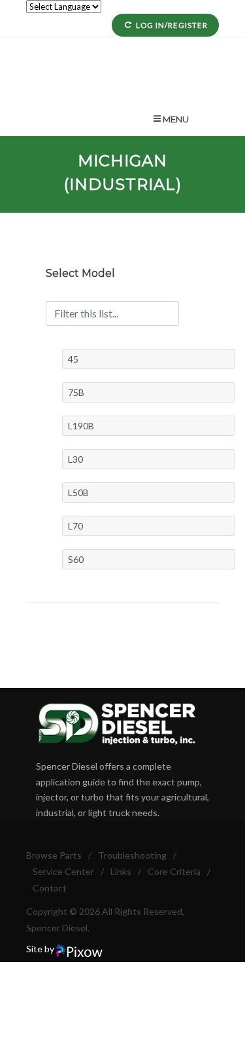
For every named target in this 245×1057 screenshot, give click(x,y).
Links (120, 871)
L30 (75, 459)
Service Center (63, 871)
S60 (76, 559)
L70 (75, 525)
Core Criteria (174, 871)
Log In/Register (172, 25)
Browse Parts (54, 855)
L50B (78, 492)
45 (73, 359)
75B (76, 392)
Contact (50, 887)
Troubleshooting (132, 855)
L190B (81, 425)
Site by (41, 948)
